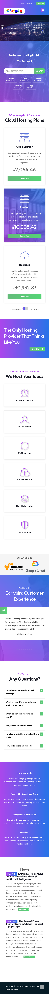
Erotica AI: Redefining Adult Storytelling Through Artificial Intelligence (24, 876)
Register (29, 3)
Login (22, 3)
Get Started (37, 349)
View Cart (40, 3)
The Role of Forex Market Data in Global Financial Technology (24, 924)
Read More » (24, 909)
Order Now (24, 178)
